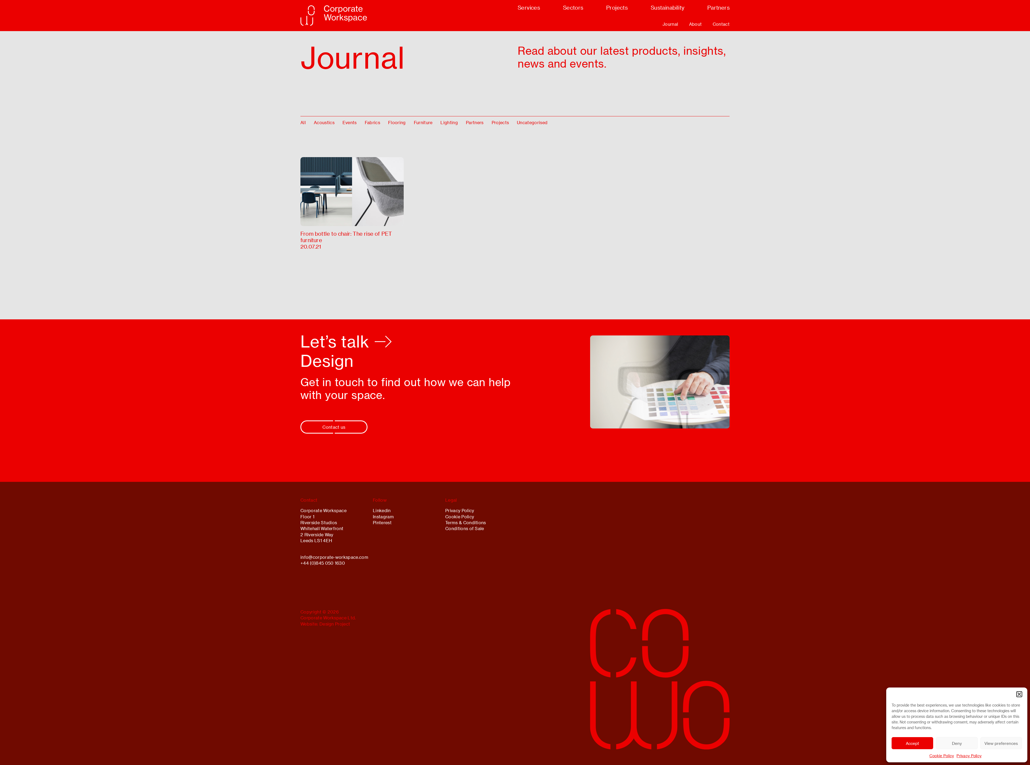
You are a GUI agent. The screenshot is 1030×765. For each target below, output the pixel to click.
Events (350, 122)
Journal (670, 24)
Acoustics (324, 122)
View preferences (1001, 743)
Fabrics (372, 122)
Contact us (333, 427)
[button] (1019, 694)
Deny (957, 743)
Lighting (449, 122)
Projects (500, 122)
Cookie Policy (941, 755)
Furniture (423, 122)
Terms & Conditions (465, 522)
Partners (475, 122)
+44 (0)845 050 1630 (322, 563)
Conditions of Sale (464, 528)
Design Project (334, 623)
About (695, 24)
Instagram (383, 516)
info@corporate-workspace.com (334, 557)
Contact (721, 24)
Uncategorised (532, 122)
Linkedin (382, 510)
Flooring (397, 122)
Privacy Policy (969, 755)
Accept (912, 743)
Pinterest (382, 522)
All (303, 122)
